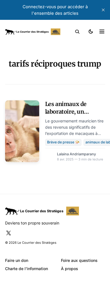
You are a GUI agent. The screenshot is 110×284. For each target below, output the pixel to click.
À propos (69, 268)
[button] (77, 31)
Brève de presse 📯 (63, 142)
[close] (103, 9)
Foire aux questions (79, 260)
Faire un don (16, 260)
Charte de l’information (26, 268)
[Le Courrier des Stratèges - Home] (32, 32)
